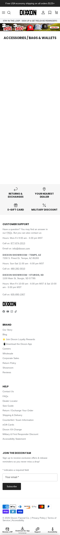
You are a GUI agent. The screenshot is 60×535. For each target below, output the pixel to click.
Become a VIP (7, 532)
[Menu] (3, 12)
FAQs (9, 233)
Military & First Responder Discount (20, 434)
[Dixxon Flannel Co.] (28, 12)
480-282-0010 (18, 268)
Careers (7, 348)
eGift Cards (8, 424)
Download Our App (23, 532)
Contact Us (8, 391)
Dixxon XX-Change (12, 429)
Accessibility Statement (14, 439)
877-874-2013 (18, 243)
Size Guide (8, 405)
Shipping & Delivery (12, 415)
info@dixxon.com (21, 248)
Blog (5, 334)
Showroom (8, 367)
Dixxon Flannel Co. (20, 518)
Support (37, 532)
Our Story (7, 329)
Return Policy (9, 363)
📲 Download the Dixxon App (17, 344)
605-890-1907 (18, 294)
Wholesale (8, 353)
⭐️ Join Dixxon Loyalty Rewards (19, 339)
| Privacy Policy (38, 518)
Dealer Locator (10, 401)
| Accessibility (17, 520)
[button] (10, 12)
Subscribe (12, 486)
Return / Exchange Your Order (18, 410)
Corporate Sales (11, 358)
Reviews (7, 372)
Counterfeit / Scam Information (18, 420)
